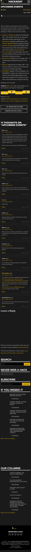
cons (8, 96)
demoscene (6, 41)
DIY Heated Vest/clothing (14, 107)
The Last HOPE (7, 52)
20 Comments (15, 416)
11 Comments (26, 10)
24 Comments (15, 425)
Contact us (12, 374)
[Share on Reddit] (8, 12)
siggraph (17, 101)
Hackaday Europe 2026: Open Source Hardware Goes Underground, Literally (17, 430)
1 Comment (14, 492)
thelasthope (24, 101)
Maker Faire (10, 86)
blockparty (14, 99)
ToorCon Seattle (7, 46)
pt (2, 200)
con (19, 99)
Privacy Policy (26, 543)
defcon (3, 101)
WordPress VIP (18, 547)
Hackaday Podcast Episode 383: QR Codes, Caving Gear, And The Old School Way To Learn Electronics (18, 504)
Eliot (4, 10)
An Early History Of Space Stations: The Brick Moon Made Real (18, 412)
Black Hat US (6, 58)
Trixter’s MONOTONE (9, 43)
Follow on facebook (2, 374)
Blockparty (12, 35)
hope (7, 101)
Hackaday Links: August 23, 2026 (17, 488)
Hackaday (15, 1)
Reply (3, 148)
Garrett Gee (5, 273)
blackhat (8, 99)
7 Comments (14, 435)
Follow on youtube (7, 374)
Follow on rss (9, 374)
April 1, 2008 (27, 12)
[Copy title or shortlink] (10, 12)
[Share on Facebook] (1, 12)
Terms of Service (5, 544)
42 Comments (15, 477)
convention (24, 99)
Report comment (25, 148)
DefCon (4, 65)
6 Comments (14, 510)
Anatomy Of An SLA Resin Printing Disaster (18, 395)
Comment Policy (23, 347)
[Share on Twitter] (3, 12)
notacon (11, 101)
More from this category (8, 438)
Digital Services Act (14, 544)
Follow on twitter (4, 374)
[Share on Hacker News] (5, 12)
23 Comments (15, 407)
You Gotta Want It (16, 495)
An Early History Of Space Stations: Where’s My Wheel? (18, 403)
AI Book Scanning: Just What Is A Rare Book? (17, 473)
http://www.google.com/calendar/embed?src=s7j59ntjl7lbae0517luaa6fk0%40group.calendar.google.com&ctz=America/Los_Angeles (15, 280)
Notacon (5, 35)
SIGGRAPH (5, 71)
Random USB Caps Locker (14, 111)
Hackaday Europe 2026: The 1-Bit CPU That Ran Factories (17, 421)
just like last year (19, 50)
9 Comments (14, 398)
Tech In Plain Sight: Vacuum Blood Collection (18, 480)
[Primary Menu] (28, 1)
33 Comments (15, 484)
